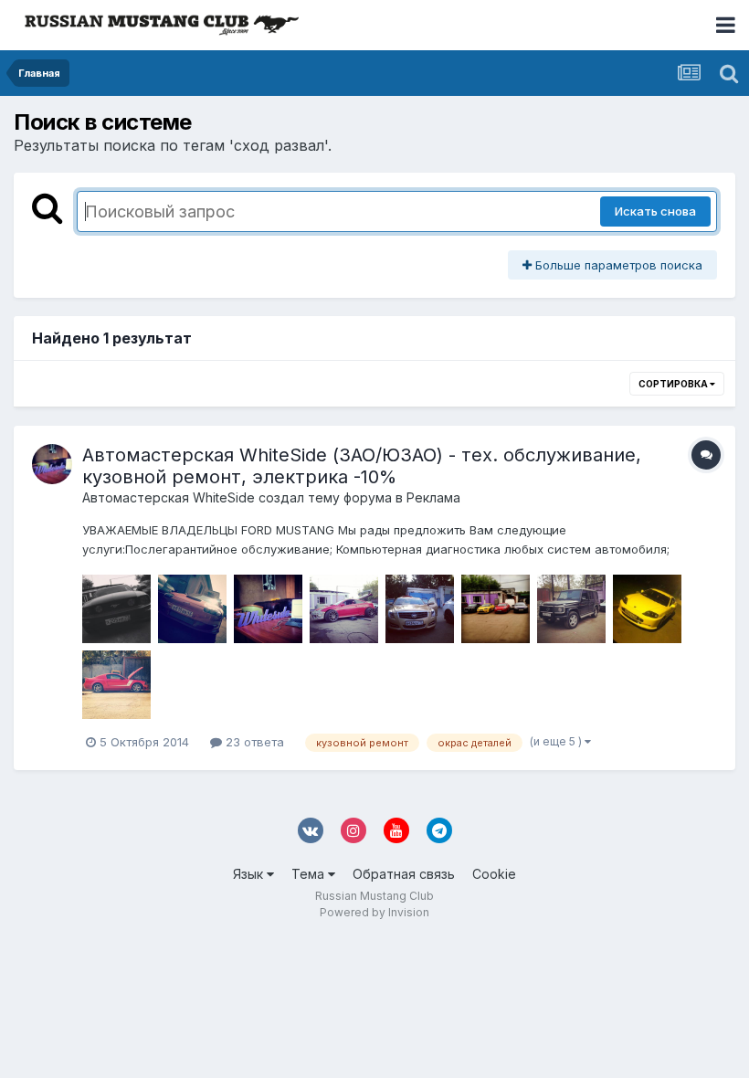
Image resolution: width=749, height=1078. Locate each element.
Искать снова (655, 211)
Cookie (494, 874)
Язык (250, 874)
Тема (309, 874)
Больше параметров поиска (617, 265)
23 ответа (253, 742)
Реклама (433, 497)
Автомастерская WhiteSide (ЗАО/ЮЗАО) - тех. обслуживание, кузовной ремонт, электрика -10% (361, 466)
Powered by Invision (374, 912)
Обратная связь (404, 874)
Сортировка (674, 383)
